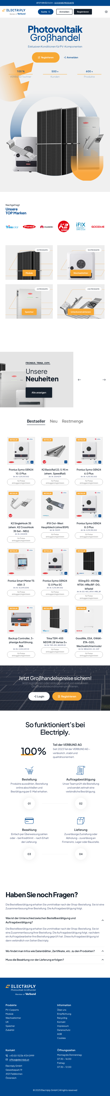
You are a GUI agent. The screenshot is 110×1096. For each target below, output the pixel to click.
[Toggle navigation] (106, 12)
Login (40, 696)
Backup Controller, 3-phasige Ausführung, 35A (21, 642)
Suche (44, 11)
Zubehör (10, 1029)
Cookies (61, 1038)
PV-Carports (12, 1009)
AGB (59, 1034)
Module (9, 1013)
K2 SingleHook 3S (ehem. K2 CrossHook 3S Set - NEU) (21, 527)
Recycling (62, 1017)
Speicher (10, 1025)
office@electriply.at (19, 1059)
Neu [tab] (53, 420)
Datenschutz (63, 1029)
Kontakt (61, 1021)
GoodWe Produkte (64, 3)
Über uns (61, 1009)
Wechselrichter (13, 1017)
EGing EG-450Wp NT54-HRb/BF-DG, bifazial (88, 584)
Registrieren (83, 11)
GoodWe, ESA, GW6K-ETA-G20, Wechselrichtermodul (89, 642)
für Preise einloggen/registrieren (21, 482)
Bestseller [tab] (36, 420)
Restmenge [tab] (72, 420)
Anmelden (64, 11)
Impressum (63, 1025)
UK (7, 1021)
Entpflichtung (64, 1013)
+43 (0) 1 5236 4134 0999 (21, 1055)
